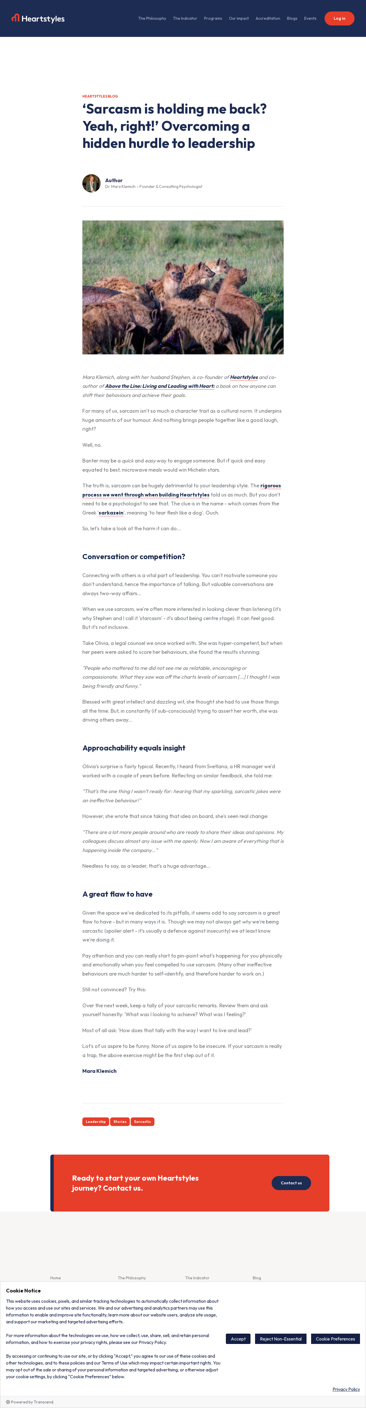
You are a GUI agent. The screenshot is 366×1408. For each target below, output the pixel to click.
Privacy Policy (346, 1389)
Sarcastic (142, 1121)
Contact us (291, 1182)
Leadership (96, 1121)
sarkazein (111, 512)
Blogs (292, 18)
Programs (213, 18)
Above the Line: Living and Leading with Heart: (159, 386)
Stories (120, 1121)
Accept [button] (238, 1339)
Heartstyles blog (100, 96)
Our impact (239, 18)
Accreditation (268, 18)
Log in (339, 18)
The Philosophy (152, 18)
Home (55, 1277)
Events (310, 18)
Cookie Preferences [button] (335, 1339)
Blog (257, 1277)
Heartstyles (244, 377)
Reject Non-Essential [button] (281, 1339)
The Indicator (185, 18)
